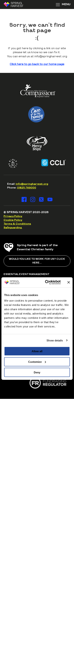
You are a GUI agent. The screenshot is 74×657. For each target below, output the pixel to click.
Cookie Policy (13, 220)
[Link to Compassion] (38, 92)
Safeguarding (13, 227)
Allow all (37, 351)
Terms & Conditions (17, 224)
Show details (55, 340)
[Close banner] (68, 282)
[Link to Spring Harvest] (16, 4)
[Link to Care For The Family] (36, 114)
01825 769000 (26, 188)
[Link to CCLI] (50, 162)
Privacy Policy (13, 216)
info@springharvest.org (32, 184)
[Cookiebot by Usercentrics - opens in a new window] (46, 282)
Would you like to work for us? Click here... (37, 261)
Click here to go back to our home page (37, 64)
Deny (37, 372)
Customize (35, 361)
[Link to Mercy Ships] (37, 143)
